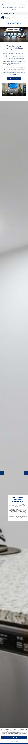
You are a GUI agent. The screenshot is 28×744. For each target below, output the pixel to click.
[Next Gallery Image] (26, 472)
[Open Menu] (26, 16)
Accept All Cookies (14, 737)
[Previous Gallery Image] (2, 472)
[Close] (26, 729)
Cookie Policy (4, 734)
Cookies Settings (14, 741)
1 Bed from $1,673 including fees (14, 21)
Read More (15, 73)
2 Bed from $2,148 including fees (14, 22)
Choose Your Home (14, 77)
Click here (16, 8)
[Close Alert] (25, 1)
